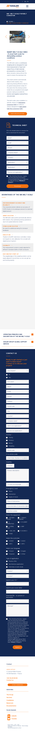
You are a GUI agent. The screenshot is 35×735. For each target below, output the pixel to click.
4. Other (22, 554)
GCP (18, 724)
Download (17, 186)
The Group (10, 694)
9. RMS (10, 533)
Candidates (10, 700)
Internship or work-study (15, 567)
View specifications (17, 113)
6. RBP (22, 526)
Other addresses (17, 684)
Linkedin (14, 716)
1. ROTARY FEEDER (10, 518)
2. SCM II (22, 541)
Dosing (10, 437)
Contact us (10, 680)
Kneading (11, 446)
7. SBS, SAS (11, 531)
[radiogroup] (17, 376)
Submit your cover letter (14, 588)
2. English (23, 551)
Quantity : (9, 462)
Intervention (12, 494)
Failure (10, 491)
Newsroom (10, 703)
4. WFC (22, 544)
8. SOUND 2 (23, 531)
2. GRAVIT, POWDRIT (22, 518)
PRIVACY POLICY (16, 642)
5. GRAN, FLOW (10, 527)
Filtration (11, 440)
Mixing (10, 443)
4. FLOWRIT (23, 522)
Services (9, 697)
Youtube (14, 718)
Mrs (9, 377)
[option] (17, 37)
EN (25, 1)
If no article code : (12, 454)
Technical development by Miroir (14, 727)
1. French (11, 551)
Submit (17, 647)
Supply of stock (13, 497)
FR (27, 1)
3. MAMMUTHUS (10, 522)
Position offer (12, 561)
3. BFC (10, 544)
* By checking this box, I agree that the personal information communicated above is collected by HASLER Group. (18, 179)
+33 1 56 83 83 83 (12, 678)
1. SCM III (10, 541)
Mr (9, 374)
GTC (15, 724)
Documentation (11, 706)
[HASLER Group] (7, 21)
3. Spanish (11, 554)
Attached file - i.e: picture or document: (15, 596)
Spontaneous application (16, 564)
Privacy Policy (10, 724)
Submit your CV (12, 580)
